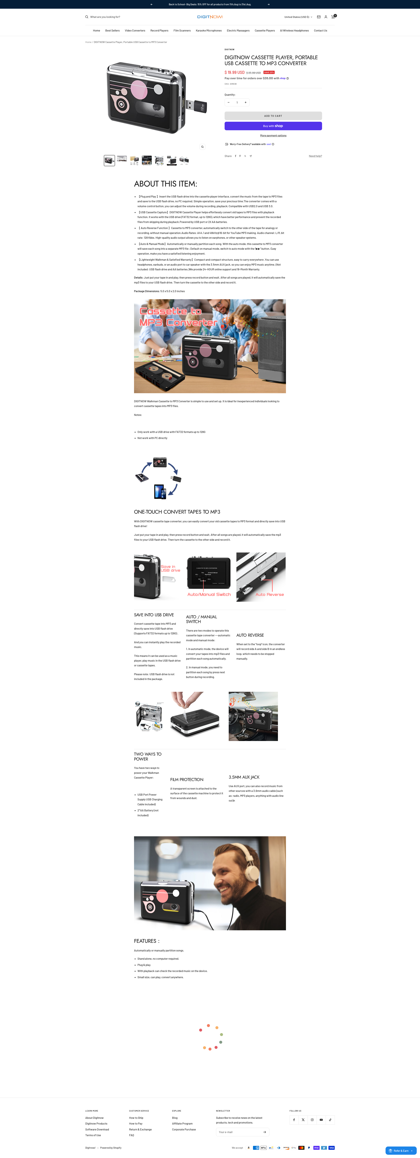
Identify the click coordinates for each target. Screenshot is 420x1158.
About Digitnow (94, 1117)
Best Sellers (112, 30)
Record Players (159, 30)
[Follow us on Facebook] (294, 1119)
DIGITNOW (230, 49)
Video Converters (135, 30)
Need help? (315, 155)
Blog (175, 1117)
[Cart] (333, 17)
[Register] (264, 1132)
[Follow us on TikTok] (330, 1119)
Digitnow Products (96, 1123)
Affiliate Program (182, 1123)
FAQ (131, 1135)
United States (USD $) (296, 16)
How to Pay (135, 1123)
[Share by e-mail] (251, 156)
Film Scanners (182, 30)
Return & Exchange (140, 1129)
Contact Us (320, 30)
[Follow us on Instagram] (312, 1119)
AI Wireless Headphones (294, 30)
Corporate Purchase (184, 1129)
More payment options (273, 135)
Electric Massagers (238, 30)
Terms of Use (93, 1135)
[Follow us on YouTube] (321, 1119)
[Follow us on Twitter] (303, 1119)
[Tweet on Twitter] (245, 156)
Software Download (97, 1129)
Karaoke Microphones (209, 30)
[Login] (325, 16)
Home (96, 30)
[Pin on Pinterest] (240, 156)
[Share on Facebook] (235, 156)
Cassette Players (265, 30)
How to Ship (136, 1117)
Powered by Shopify (110, 1147)
